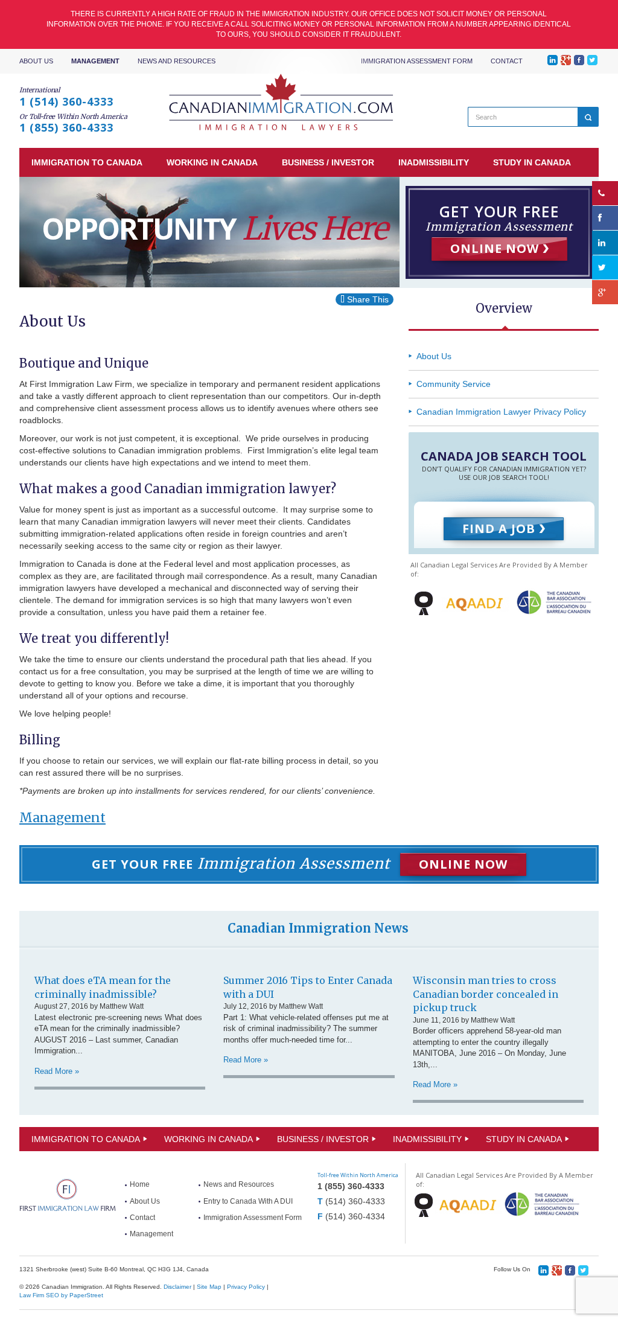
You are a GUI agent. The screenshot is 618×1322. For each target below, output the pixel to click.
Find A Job (500, 528)
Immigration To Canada (85, 1139)
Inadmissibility (427, 1139)
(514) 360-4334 (355, 1216)
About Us (36, 61)
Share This (367, 299)
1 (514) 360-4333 (66, 101)
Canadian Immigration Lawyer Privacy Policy (501, 412)
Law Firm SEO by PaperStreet (61, 1295)
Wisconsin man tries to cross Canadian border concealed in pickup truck (485, 994)
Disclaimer (177, 1286)
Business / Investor (323, 1139)
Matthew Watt (122, 1006)
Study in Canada (524, 1139)
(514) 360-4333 (355, 1201)
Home (140, 1184)
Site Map (209, 1286)
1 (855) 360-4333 (66, 127)
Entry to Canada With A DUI (248, 1201)
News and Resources (176, 61)
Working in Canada (208, 1139)
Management (95, 61)
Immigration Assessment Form (417, 61)
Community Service (453, 384)
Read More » (56, 1071)
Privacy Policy (246, 1286)
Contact (507, 61)
